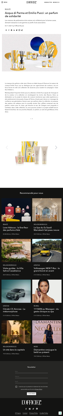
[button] (56, 147)
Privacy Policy (38, 389)
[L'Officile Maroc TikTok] (33, 409)
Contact (25, 413)
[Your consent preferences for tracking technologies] (60, 413)
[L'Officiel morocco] (31, 2)
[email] (6, 30)
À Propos (18, 413)
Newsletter (48, 2)
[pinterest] (11, 30)
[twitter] (16, 30)
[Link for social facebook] (26, 409)
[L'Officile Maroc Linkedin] (37, 409)
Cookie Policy (44, 413)
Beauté (8, 9)
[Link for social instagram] (30, 409)
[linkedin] (14, 30)
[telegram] (22, 30)
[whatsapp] (19, 30)
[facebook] (9, 30)
